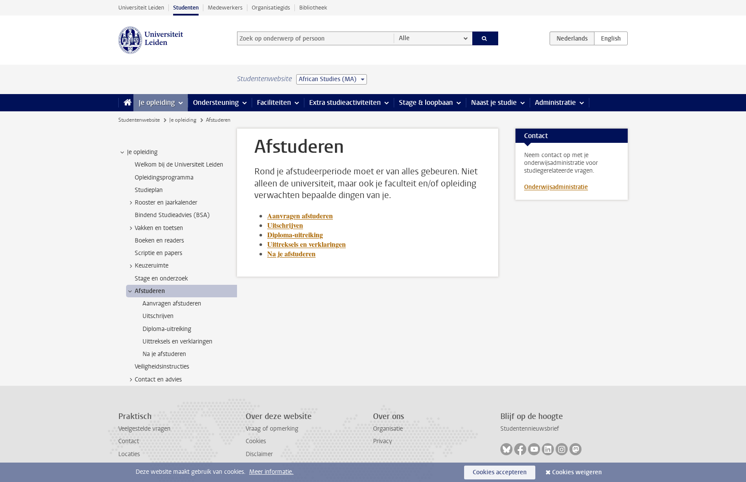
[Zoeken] (485, 38)
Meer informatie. (271, 472)
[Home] (125, 102)
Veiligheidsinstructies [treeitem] (162, 366)
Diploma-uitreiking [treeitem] (166, 329)
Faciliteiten (274, 102)
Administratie (555, 102)
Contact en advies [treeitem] (158, 379)
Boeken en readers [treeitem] (159, 240)
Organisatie (388, 429)
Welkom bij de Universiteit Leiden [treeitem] (179, 165)
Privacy (382, 441)
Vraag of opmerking (272, 429)
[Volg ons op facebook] (520, 449)
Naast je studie (494, 102)
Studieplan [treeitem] (149, 190)
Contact (128, 441)
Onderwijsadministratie (556, 187)
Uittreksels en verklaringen (306, 244)
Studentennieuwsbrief (529, 429)
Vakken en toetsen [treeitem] (159, 228)
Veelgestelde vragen (144, 429)
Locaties (129, 454)
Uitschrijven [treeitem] (158, 316)
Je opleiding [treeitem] (142, 152)
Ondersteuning (216, 102)
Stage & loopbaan (426, 102)
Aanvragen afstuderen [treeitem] (171, 303)
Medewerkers (225, 7)
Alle (404, 38)
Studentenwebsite (139, 120)
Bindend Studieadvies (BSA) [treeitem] (172, 215)
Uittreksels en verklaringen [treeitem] (177, 341)
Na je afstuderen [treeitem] (164, 354)
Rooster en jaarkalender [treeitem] (166, 202)
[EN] (611, 38)
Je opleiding (157, 102)
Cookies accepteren (500, 472)
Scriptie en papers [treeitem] (158, 253)
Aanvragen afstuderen (300, 216)
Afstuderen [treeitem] (150, 291)
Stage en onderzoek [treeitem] (161, 278)
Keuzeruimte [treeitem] (151, 265)
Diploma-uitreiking (295, 234)
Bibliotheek (313, 7)
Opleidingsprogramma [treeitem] (164, 177)
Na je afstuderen (291, 253)
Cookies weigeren (577, 472)
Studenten (186, 7)
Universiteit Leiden (141, 7)
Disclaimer (259, 454)
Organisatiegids (271, 7)
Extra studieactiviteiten (345, 102)
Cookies (256, 441)
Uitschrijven (285, 225)
